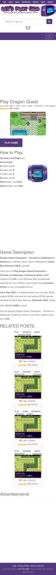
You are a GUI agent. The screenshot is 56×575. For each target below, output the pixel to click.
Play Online (21, 105)
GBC (11, 2)
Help (14, 565)
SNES (50, 2)
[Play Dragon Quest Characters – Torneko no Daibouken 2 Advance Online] (28, 347)
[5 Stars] (8, 109)
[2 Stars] (3, 109)
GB (4, 2)
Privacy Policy (23, 565)
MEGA (36, 2)
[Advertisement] (28, 69)
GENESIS (26, 2)
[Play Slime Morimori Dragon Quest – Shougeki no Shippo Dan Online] (28, 426)
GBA (17, 2)
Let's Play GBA (6, 105)
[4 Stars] (6, 109)
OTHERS (39, 105)
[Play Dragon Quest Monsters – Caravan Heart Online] (28, 387)
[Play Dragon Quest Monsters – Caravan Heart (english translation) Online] (28, 466)
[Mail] (28, 27)
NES (43, 2)
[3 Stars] (4, 109)
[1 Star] (1, 109)
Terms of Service (37, 565)
